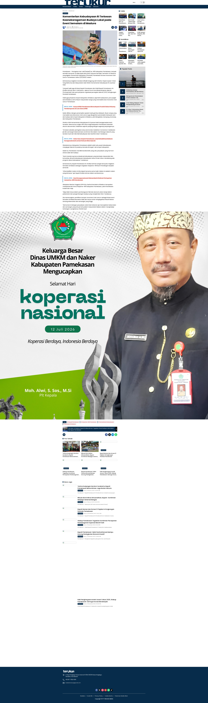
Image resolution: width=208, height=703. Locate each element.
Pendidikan (122, 45)
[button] (143, 2)
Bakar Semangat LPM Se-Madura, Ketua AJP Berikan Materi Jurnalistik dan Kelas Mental (131, 50)
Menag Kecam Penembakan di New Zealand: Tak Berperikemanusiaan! (134, 97)
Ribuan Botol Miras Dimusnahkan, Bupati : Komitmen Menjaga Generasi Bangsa (89, 455)
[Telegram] (112, 434)
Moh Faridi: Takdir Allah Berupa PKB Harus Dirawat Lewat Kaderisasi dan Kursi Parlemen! (131, 21)
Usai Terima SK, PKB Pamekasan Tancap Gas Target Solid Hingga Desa (141, 21)
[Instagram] (102, 690)
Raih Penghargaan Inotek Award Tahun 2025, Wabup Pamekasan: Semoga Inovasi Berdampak (108, 473)
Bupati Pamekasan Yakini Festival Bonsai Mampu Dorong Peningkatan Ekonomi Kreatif (88, 473)
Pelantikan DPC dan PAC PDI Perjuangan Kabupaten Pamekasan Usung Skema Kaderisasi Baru (132, 34)
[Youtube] (105, 690)
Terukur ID (68, 26)
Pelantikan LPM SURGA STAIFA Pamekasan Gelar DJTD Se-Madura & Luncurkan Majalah (132, 62)
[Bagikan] (115, 27)
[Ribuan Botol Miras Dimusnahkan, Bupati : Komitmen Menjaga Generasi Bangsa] (90, 446)
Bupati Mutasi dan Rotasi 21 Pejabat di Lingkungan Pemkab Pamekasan (108, 455)
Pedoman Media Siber (121, 696)
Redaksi (82, 696)
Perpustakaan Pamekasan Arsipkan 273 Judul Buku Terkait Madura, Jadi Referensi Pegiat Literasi (123, 50)
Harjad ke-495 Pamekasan (89, 422)
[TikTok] (111, 690)
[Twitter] (109, 434)
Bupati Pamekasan (74, 422)
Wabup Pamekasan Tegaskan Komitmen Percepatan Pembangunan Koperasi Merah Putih (71, 473)
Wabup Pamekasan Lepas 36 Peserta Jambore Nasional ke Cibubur (140, 50)
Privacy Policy (99, 696)
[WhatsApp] (115, 434)
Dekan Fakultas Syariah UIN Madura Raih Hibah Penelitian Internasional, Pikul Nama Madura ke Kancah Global (123, 62)
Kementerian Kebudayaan (107, 422)
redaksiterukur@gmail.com (73, 683)
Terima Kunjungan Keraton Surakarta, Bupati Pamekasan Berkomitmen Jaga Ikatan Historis (70, 455)
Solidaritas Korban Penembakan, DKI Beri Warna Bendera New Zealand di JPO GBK (134, 90)
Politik (121, 16)
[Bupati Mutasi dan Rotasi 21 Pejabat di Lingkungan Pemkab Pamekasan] (108, 446)
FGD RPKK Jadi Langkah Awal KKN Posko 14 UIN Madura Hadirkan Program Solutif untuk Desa (141, 62)
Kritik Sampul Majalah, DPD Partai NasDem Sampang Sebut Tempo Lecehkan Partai (141, 34)
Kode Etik (89, 696)
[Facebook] (106, 434)
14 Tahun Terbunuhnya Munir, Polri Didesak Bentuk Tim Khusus (134, 110)
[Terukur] (96, 2)
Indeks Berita (109, 696)
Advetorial (65, 13)
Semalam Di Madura (70, 424)
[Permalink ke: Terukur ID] (64, 27)
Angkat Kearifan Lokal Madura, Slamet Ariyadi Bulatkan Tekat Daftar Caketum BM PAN (123, 34)
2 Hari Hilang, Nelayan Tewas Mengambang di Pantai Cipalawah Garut (134, 103)
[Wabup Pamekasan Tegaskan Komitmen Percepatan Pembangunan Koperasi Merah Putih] (71, 464)
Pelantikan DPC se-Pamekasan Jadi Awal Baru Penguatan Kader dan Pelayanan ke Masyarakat (123, 21)
